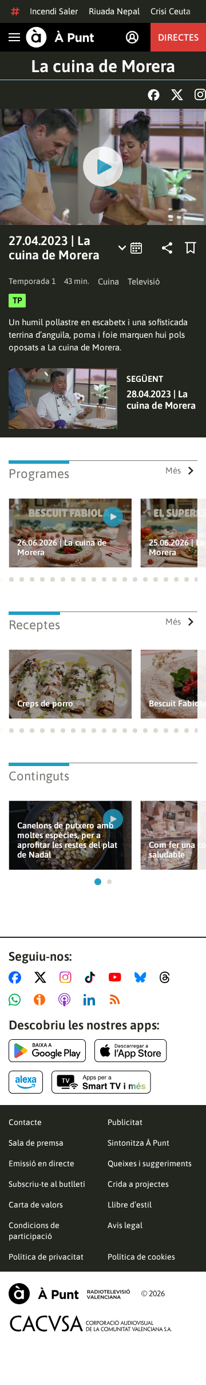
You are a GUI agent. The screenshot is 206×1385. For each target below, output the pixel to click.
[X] (177, 94)
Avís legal (125, 1225)
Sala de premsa (36, 1142)
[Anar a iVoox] (42, 1000)
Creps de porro (45, 703)
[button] (11, 579)
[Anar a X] (42, 977)
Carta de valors (36, 1204)
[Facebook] (154, 95)
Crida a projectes (138, 1184)
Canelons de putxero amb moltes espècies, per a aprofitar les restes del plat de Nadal (67, 839)
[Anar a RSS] (117, 1000)
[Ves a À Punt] (60, 37)
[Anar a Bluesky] (142, 977)
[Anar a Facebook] (17, 977)
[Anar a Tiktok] (92, 977)
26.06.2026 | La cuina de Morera (61, 547)
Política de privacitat (46, 1256)
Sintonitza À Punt (138, 1142)
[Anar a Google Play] (47, 1050)
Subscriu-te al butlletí (47, 1184)
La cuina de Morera (103, 66)
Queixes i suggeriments (150, 1163)
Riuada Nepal (114, 11)
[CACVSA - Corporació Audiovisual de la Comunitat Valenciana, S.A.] (91, 1323)
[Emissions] (130, 248)
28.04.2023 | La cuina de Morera (161, 399)
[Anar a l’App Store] (130, 1050)
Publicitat (125, 1122)
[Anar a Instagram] (68, 977)
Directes (178, 37)
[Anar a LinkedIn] (92, 1000)
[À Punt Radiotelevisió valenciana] (69, 1293)
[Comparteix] (167, 248)
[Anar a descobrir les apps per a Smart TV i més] (101, 1082)
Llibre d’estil (130, 1204)
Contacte (25, 1122)
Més (173, 470)
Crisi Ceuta (170, 11)
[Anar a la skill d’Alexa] (26, 1082)
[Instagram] (200, 94)
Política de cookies (141, 1256)
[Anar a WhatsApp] (17, 1000)
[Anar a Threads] (168, 977)
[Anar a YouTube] (117, 977)
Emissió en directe (41, 1163)
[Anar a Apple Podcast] (66, 1000)
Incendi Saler (54, 11)
